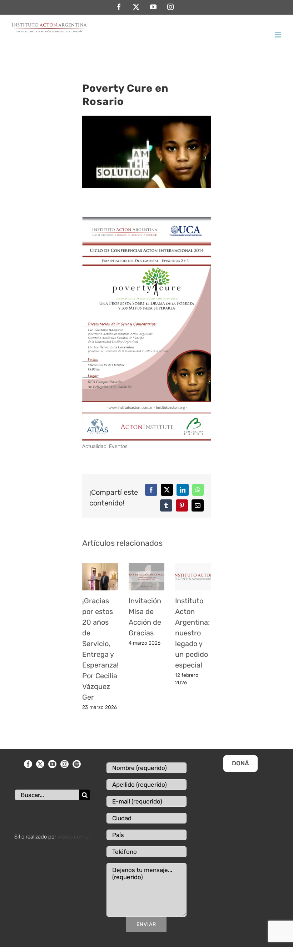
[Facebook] (28, 764)
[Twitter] (40, 764)
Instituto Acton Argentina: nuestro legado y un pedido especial (192, 632)
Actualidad (94, 446)
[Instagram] (64, 764)
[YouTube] (52, 764)
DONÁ (240, 763)
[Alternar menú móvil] (278, 35)
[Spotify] (77, 764)
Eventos (118, 446)
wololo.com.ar (74, 836)
